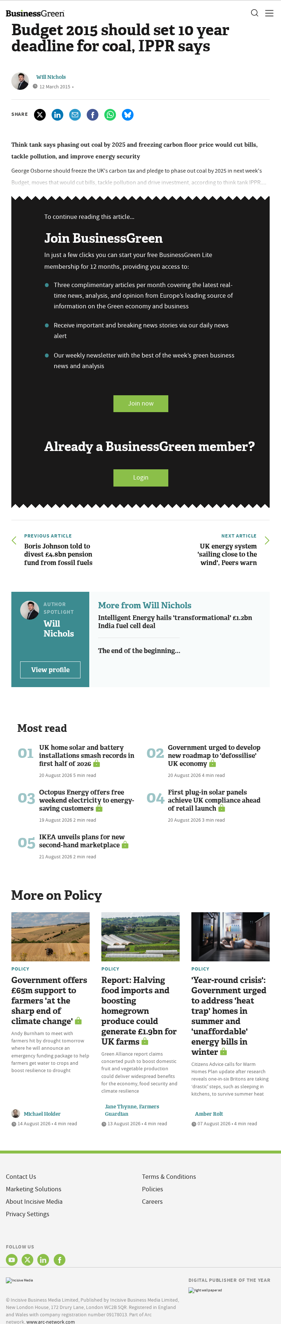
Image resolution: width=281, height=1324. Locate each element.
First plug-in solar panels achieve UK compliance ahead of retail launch (214, 800)
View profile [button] (50, 669)
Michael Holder (42, 1114)
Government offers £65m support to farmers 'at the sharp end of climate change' (49, 1001)
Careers (152, 1202)
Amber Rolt (209, 1114)
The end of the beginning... (139, 650)
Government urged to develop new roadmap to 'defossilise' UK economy (214, 755)
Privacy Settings (27, 1214)
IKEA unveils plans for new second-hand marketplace (82, 841)
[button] (254, 13)
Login (141, 477)
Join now (141, 403)
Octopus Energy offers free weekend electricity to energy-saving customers (86, 800)
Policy (20, 968)
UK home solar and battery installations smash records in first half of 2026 (86, 755)
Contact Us (21, 1177)
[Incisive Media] (19, 1279)
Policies (152, 1189)
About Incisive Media (34, 1202)
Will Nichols (51, 77)
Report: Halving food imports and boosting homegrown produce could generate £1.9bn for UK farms (139, 1011)
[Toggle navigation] (267, 13)
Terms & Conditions (169, 1177)
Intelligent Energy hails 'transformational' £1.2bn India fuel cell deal (175, 622)
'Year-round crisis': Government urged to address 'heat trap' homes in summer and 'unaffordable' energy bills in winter (228, 1016)
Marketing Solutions (33, 1189)
